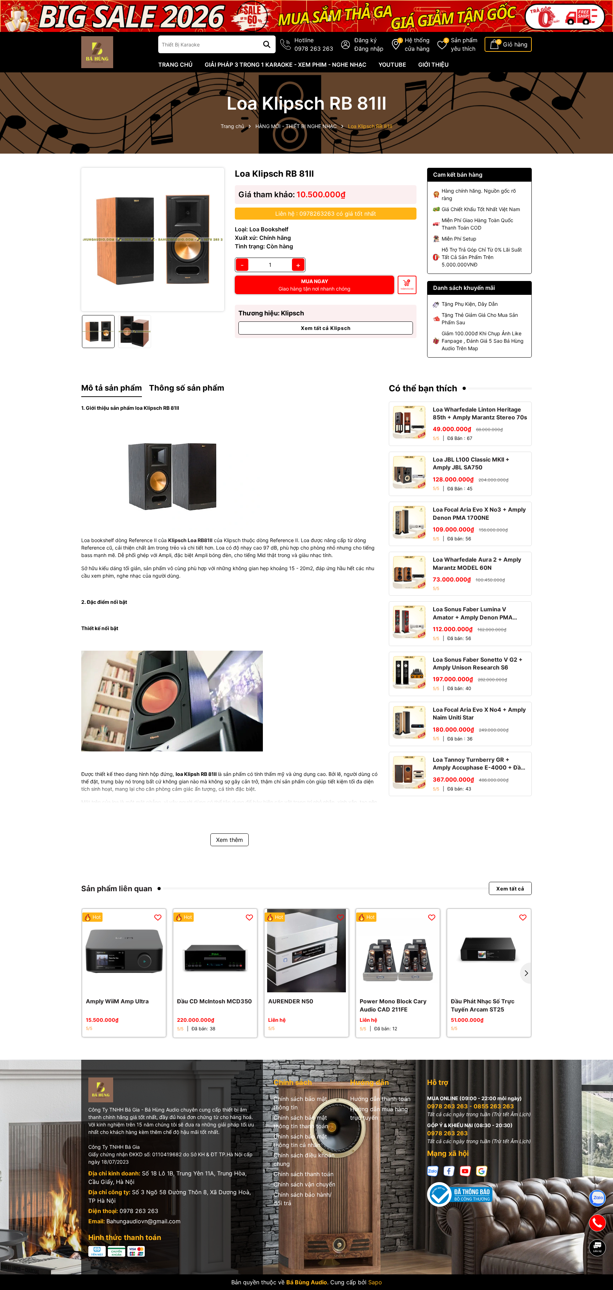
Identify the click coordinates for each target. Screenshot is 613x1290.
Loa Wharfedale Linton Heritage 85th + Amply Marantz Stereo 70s (480, 413)
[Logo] (97, 52)
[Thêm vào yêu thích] (157, 917)
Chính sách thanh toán (303, 1174)
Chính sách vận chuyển (304, 1184)
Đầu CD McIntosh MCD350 (214, 1001)
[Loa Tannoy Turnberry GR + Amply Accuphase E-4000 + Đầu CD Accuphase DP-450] (409, 772)
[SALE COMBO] (306, 15)
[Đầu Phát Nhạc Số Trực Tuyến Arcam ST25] (489, 950)
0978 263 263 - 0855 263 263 (470, 1106)
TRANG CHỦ (175, 64)
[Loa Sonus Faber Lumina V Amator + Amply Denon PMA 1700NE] (409, 621)
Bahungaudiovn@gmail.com (143, 1221)
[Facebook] (449, 1170)
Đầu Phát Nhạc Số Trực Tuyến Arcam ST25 (482, 1005)
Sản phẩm (464, 44)
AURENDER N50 (290, 1001)
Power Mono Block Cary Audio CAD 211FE (393, 1005)
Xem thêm (229, 839)
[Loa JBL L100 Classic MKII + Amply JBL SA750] (409, 472)
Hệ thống (417, 44)
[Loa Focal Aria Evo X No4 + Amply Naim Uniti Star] (409, 722)
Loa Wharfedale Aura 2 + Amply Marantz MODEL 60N (477, 563)
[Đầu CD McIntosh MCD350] (215, 950)
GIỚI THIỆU (433, 64)
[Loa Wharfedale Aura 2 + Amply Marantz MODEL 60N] (409, 572)
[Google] (481, 1170)
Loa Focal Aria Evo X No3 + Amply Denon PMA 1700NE (479, 513)
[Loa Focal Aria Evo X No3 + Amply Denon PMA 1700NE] (409, 522)
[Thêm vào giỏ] (116, 985)
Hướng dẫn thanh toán (380, 1098)
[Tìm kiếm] (267, 44)
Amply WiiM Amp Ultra (117, 1001)
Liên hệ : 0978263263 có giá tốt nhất (325, 213)
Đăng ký (365, 40)
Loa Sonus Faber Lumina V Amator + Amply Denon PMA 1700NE (473, 613)
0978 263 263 (139, 1210)
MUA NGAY (314, 285)
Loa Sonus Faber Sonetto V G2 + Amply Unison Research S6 (478, 663)
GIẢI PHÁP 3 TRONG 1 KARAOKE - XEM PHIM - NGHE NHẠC (285, 64)
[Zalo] (432, 1170)
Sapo (375, 1282)
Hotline (313, 44)
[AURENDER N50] (306, 950)
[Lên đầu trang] (598, 1272)
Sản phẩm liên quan (116, 888)
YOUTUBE (392, 64)
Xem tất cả (510, 889)
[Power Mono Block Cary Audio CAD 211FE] (398, 950)
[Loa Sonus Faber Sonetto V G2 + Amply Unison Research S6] (409, 672)
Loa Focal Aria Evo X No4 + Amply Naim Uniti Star (479, 713)
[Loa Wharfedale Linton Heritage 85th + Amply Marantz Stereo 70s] (409, 422)
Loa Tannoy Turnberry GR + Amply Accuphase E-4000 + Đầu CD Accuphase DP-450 (478, 764)
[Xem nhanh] (132, 985)
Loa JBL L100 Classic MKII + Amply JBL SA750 (471, 463)
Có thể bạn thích (423, 388)
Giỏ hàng (515, 44)
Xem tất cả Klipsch (325, 328)
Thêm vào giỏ (407, 289)
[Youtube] (465, 1170)
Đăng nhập (368, 48)
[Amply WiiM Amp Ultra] (124, 950)
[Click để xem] (152, 239)
